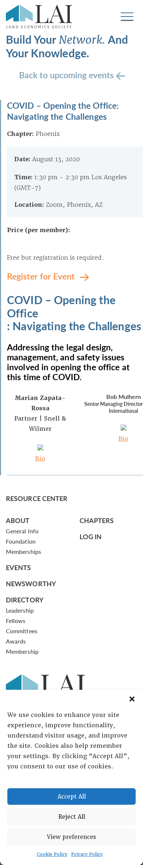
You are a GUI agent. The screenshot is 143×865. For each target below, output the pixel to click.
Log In (91, 536)
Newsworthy (31, 583)
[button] (132, 699)
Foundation (21, 541)
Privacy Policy (87, 854)
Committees (21, 631)
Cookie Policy (52, 854)
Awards (16, 641)
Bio (40, 458)
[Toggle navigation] (127, 17)
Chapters (97, 520)
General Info (22, 531)
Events (18, 567)
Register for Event (42, 275)
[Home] (39, 16)
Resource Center (36, 498)
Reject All (71, 817)
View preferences (71, 837)
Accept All (72, 796)
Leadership (20, 610)
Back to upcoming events (67, 74)
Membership (22, 651)
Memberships (23, 551)
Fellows (16, 620)
